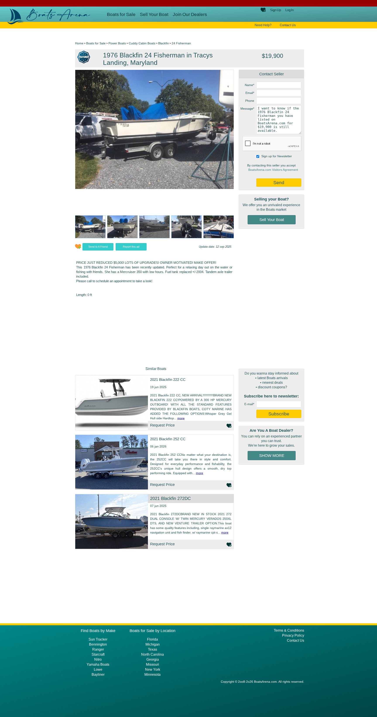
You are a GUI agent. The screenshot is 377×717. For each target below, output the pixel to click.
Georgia (152, 659)
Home (79, 43)
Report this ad (131, 246)
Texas (152, 649)
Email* (249, 93)
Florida (152, 639)
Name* (249, 85)
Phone (249, 100)
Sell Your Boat (154, 14)
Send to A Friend (98, 246)
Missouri (152, 664)
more (181, 418)
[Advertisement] (271, 298)
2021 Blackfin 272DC (170, 498)
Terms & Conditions (289, 630)
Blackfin (163, 43)
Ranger (98, 649)
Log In (289, 10)
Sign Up (275, 10)
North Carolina (152, 654)
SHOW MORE (271, 455)
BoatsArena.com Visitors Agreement (273, 169)
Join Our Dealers (190, 14)
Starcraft (98, 654)
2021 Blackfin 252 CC (167, 439)
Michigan (153, 644)
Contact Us (288, 25)
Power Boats (117, 43)
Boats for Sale (121, 14)
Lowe (98, 669)
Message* (247, 108)
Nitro (98, 659)
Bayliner (98, 674)
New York (152, 669)
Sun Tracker (98, 639)
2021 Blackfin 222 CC (167, 380)
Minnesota (152, 674)
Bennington (98, 644)
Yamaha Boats (98, 664)
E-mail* (249, 404)
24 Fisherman (181, 43)
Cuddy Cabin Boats (142, 43)
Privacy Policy (293, 635)
